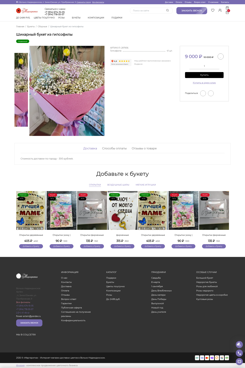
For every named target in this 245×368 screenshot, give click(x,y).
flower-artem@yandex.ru (28, 316)
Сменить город (84, 2)
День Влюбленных (161, 290)
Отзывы (188, 2)
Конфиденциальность (73, 320)
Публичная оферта (71, 307)
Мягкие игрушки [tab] (146, 185)
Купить (204, 75)
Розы (61, 17)
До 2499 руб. (23, 17)
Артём (19, 292)
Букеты (76, 17)
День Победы (158, 299)
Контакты (225, 2)
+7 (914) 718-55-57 (24, 309)
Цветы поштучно (44, 17)
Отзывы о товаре (144, 148)
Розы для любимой (207, 286)
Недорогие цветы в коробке (212, 295)
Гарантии (66, 303)
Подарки (117, 17)
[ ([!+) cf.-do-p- (23, 312)
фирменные (122, 235)
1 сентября (157, 286)
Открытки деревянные (31, 235)
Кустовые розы (204, 299)
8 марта (155, 282)
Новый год (157, 307)
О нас (64, 277)
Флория (20, 365)
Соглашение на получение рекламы (76, 314)
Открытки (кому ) (62, 235)
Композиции (96, 17)
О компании (213, 2)
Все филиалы (98, 2)
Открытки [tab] (95, 185)
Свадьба (156, 277)
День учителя (158, 312)
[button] (225, 214)
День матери (158, 295)
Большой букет (204, 277)
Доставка (169, 2)
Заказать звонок (29, 323)
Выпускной (157, 303)
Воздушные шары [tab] (118, 185)
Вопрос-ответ (200, 2)
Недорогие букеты (206, 282)
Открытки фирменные (92, 235)
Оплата (179, 2)
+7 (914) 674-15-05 (55, 12)
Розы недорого (204, 290)
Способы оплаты (114, 148)
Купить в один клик (204, 82)
